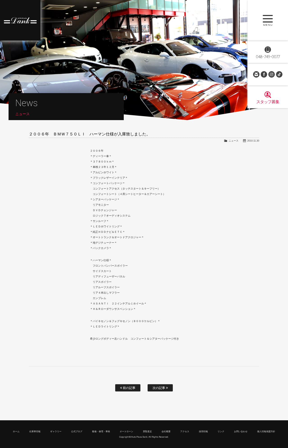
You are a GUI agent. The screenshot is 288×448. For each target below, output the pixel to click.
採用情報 (203, 431)
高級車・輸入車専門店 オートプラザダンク (20, 20)
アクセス (184, 431)
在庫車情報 (34, 431)
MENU (268, 20)
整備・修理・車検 (101, 431)
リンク (221, 431)
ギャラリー (55, 431)
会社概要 (166, 431)
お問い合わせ (256, 74)
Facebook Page (264, 74)
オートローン (126, 431)
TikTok (279, 74)
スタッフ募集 (267, 102)
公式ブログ (76, 431)
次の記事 (159, 388)
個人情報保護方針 (266, 431)
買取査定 (147, 431)
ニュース (233, 140)
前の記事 (128, 388)
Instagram (271, 74)
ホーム (16, 431)
